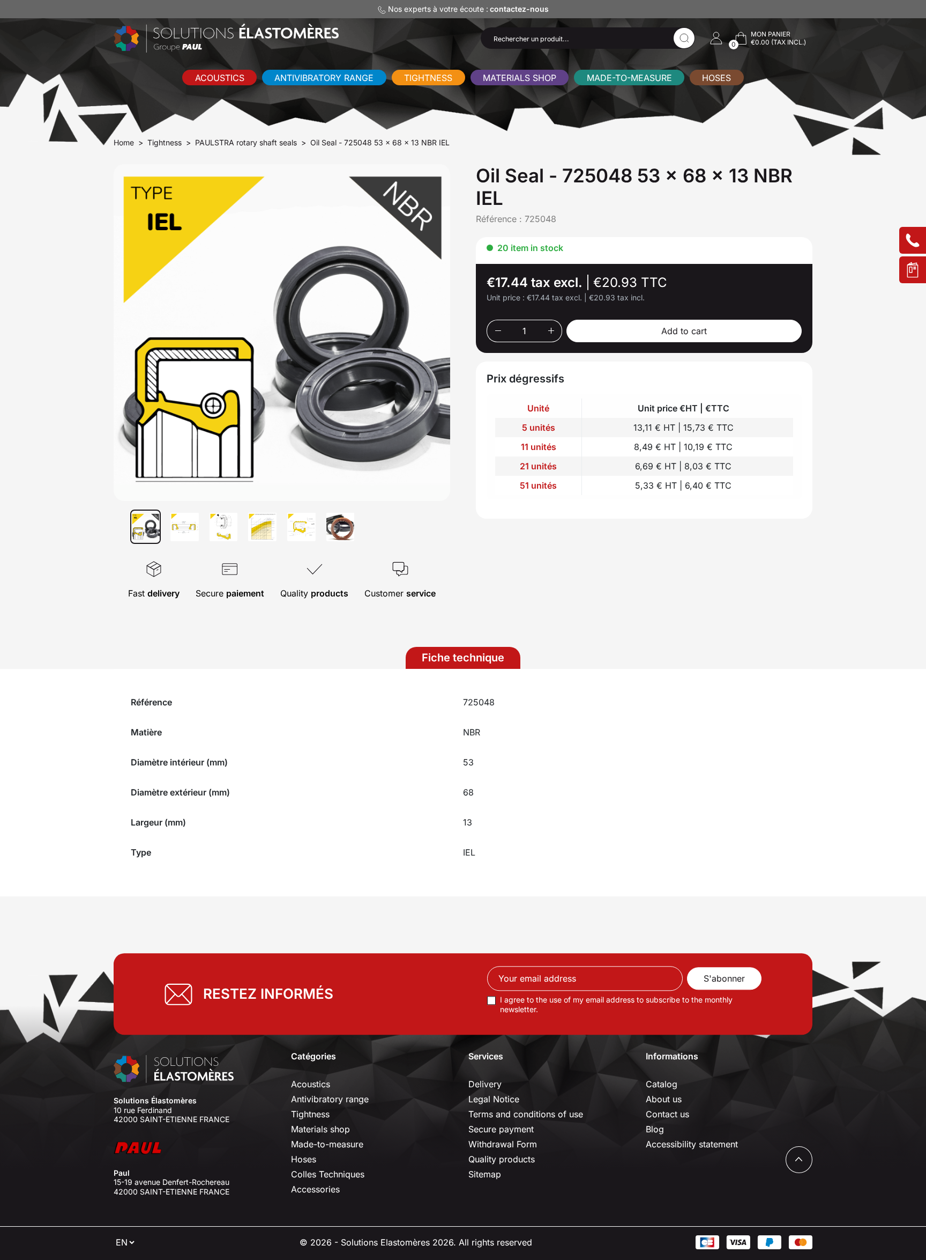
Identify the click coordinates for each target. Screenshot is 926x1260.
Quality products (501, 1159)
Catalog (661, 1084)
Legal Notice (493, 1099)
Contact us (667, 1114)
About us (664, 1099)
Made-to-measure (629, 77)
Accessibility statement (692, 1144)
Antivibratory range (324, 77)
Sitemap (484, 1174)
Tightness (428, 77)
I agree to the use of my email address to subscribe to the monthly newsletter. (616, 1005)
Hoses (716, 77)
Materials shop (519, 77)
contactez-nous (519, 8)
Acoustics (219, 77)
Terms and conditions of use (525, 1114)
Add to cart (684, 331)
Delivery (485, 1084)
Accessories (315, 1189)
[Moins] (498, 331)
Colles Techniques (327, 1174)
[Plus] (551, 331)
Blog (655, 1129)
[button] (716, 38)
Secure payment (501, 1129)
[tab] (463, 658)
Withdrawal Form (502, 1144)
